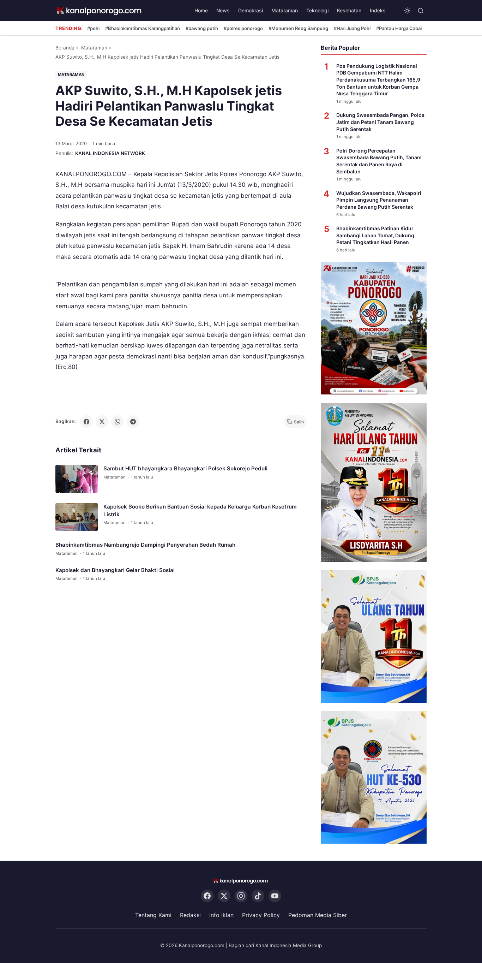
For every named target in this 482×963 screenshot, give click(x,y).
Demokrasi (250, 10)
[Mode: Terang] (407, 11)
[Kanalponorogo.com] (99, 11)
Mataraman (284, 10)
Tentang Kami (153, 915)
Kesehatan (349, 10)
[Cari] (421, 11)
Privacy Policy (261, 915)
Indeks (378, 10)
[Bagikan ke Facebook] (86, 421)
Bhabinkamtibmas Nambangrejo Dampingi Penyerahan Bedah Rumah (145, 545)
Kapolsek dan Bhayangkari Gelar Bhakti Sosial (115, 570)
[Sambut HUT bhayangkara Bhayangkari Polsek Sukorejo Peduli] (76, 479)
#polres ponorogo (243, 28)
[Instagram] (241, 896)
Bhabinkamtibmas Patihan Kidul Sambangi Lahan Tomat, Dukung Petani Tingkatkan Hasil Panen (375, 235)
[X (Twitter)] (224, 896)
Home (201, 10)
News (223, 10)
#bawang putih (202, 28)
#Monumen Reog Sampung (298, 28)
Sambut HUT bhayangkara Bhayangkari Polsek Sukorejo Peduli (185, 468)
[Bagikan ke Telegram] (133, 421)
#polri (93, 28)
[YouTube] (275, 896)
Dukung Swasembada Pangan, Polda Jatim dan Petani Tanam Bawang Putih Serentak (380, 122)
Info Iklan (221, 915)
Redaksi (190, 915)
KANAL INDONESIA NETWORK (110, 153)
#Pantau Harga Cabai (399, 28)
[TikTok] (258, 896)
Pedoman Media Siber (317, 915)
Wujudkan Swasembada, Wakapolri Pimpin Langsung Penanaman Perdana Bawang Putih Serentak (378, 200)
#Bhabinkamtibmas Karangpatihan (142, 28)
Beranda (64, 47)
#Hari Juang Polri (352, 28)
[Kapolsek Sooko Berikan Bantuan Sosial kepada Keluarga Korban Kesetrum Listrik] (76, 517)
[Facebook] (207, 896)
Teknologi (317, 10)
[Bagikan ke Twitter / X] (102, 421)
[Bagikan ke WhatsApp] (117, 421)
